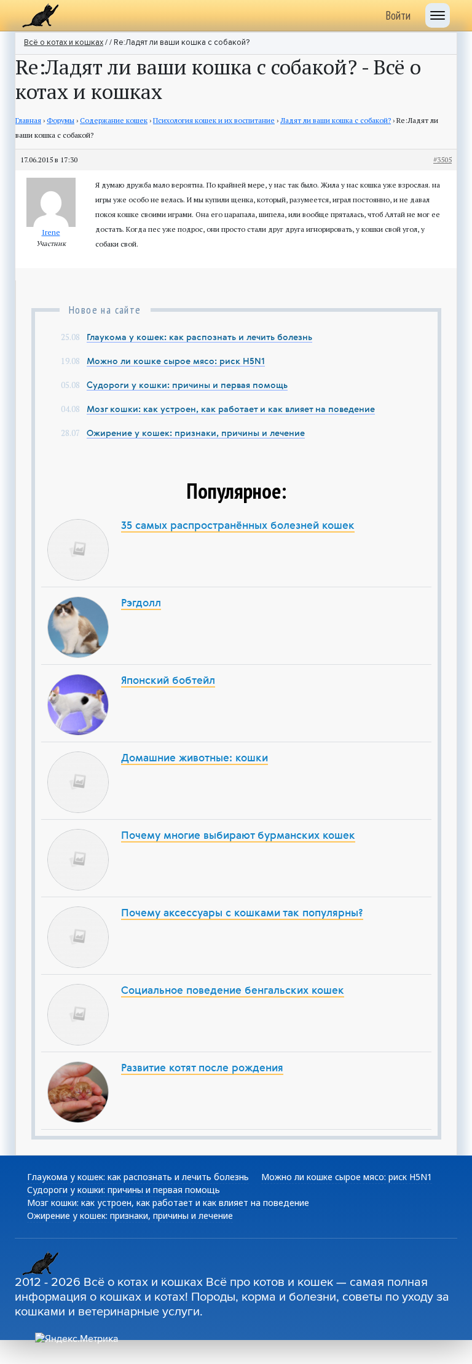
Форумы (60, 120)
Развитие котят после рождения (202, 1068)
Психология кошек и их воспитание (214, 120)
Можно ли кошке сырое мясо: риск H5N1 (176, 361)
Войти (398, 15)
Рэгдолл (141, 603)
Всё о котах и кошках (63, 43)
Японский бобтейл (168, 681)
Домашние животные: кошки (194, 758)
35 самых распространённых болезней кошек (238, 526)
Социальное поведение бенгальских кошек (232, 991)
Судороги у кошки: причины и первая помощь (187, 385)
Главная (28, 120)
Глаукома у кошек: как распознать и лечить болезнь (199, 337)
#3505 (442, 159)
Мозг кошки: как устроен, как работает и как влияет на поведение (231, 409)
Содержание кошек (114, 120)
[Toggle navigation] (437, 15)
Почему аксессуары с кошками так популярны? (242, 913)
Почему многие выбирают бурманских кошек (238, 836)
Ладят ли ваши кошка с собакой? (335, 120)
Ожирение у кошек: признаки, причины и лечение (196, 433)
